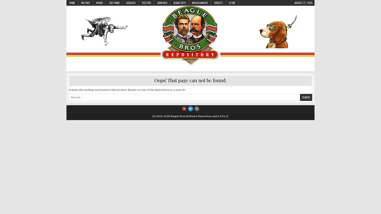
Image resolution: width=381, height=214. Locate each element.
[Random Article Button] (184, 108)
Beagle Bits (180, 3)
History (85, 3)
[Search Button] (196, 108)
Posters (146, 3)
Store (232, 3)
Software (114, 3)
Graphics (162, 3)
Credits (218, 3)
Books (99, 3)
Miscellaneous (200, 3)
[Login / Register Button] (190, 108)
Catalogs (131, 3)
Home (72, 3)
